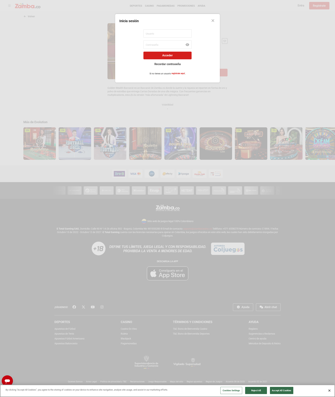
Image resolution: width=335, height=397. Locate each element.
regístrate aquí (178, 73)
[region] (167, 391)
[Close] (213, 21)
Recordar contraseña (167, 64)
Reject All (256, 390)
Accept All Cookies (281, 390)
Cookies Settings (231, 390)
